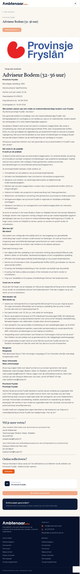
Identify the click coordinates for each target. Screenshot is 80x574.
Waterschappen (8, 542)
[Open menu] (75, 3)
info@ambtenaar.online (53, 526)
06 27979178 (49, 529)
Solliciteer (8, 471)
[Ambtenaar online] (15, 3)
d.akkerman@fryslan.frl (16, 380)
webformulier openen (27, 467)
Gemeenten (6, 545)
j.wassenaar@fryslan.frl (16, 374)
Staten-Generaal (8, 555)
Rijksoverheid (7, 552)
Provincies (6, 549)
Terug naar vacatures (13, 69)
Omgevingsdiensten (10, 562)
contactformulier (55, 533)
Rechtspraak (7, 559)
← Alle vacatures (8, 12)
